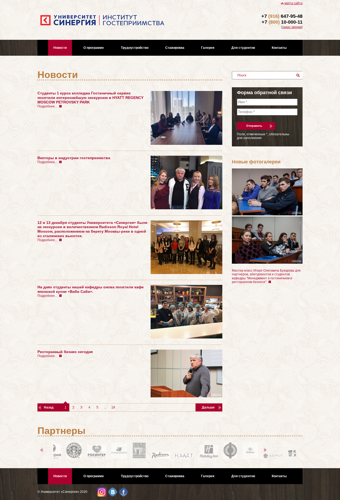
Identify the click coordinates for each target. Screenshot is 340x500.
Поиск (241, 75)
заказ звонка (291, 27)
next (266, 450)
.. (105, 407)
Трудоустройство (134, 48)
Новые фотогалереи (256, 161)
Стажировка (174, 48)
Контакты (279, 48)
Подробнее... (47, 106)
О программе (93, 48)
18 (113, 407)
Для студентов (243, 48)
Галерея (207, 48)
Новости (60, 48)
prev (42, 450)
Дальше (208, 407)
